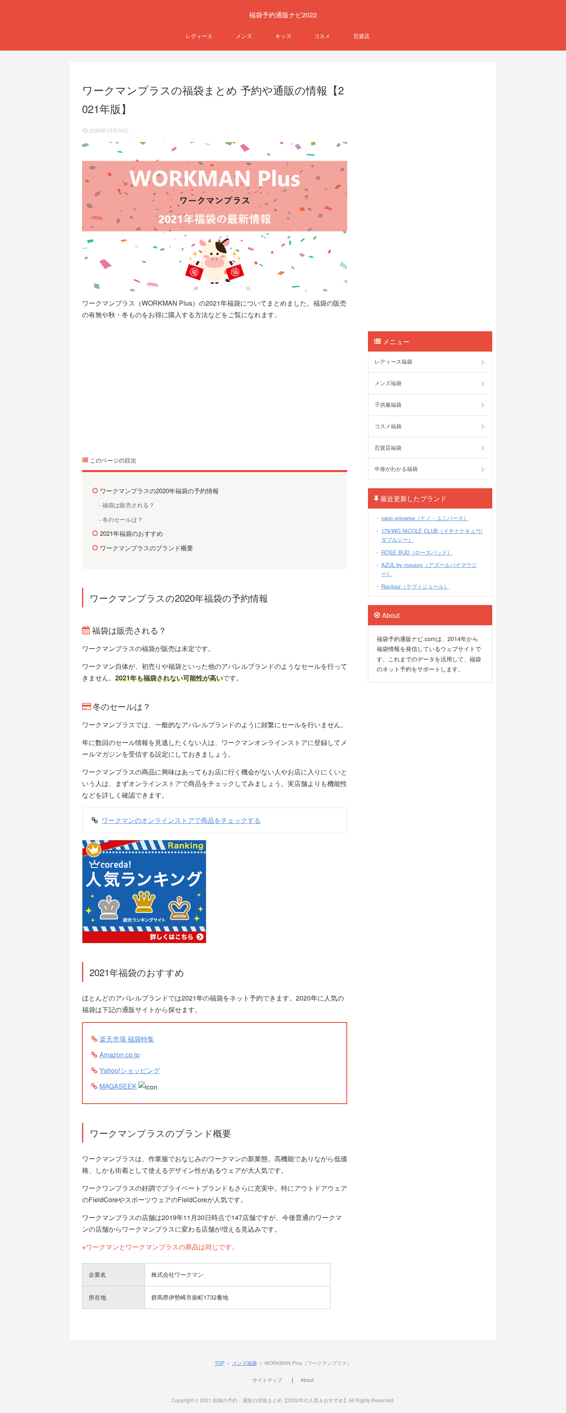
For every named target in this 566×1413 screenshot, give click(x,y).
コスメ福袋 (388, 426)
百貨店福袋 (388, 447)
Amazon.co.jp (119, 1054)
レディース (199, 36)
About (307, 1379)
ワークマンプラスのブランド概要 (146, 547)
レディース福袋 (393, 361)
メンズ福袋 (388, 383)
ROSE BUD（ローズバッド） (416, 552)
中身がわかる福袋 (396, 469)
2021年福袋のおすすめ (131, 533)
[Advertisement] (214, 385)
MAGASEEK (118, 1086)
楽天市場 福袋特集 (126, 1039)
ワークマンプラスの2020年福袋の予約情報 (159, 490)
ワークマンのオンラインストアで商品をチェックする (181, 820)
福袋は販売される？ (128, 504)
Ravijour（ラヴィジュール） (415, 586)
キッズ (283, 36)
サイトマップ (267, 1379)
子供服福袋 (388, 404)
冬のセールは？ (122, 519)
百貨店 (361, 36)
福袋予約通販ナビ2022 (283, 14)
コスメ (322, 36)
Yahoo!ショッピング (129, 1070)
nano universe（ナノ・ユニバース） (425, 518)
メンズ (244, 36)
